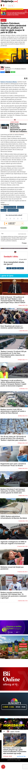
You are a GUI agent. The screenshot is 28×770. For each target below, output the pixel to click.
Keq (14, 268)
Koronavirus (3, 210)
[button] (3, 766)
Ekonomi (3, 20)
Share (3, 72)
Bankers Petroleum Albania (9, 82)
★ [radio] (6, 218)
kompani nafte (20, 207)
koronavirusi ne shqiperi (13, 210)
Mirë (9, 268)
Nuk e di (20, 268)
